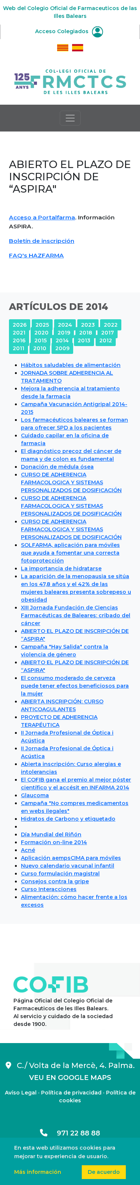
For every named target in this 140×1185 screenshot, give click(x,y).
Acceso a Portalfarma (42, 217)
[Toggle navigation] (70, 118)
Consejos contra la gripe (55, 881)
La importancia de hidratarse (61, 568)
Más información (37, 1172)
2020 (41, 332)
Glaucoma (35, 795)
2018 (85, 332)
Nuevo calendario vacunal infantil (67, 865)
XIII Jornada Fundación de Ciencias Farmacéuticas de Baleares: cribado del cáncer (75, 615)
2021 (19, 332)
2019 (63, 332)
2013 (84, 340)
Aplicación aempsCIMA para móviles (71, 858)
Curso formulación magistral (60, 873)
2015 (40, 340)
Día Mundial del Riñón (51, 834)
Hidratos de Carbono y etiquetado (68, 818)
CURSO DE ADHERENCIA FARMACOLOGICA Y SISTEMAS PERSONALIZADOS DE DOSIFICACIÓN (71, 482)
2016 (19, 340)
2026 (20, 324)
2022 (111, 324)
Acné (28, 850)
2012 (105, 340)
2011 (18, 348)
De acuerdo (104, 1172)
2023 (88, 324)
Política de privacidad (71, 1092)
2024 (65, 324)
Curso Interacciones (49, 889)
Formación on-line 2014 (54, 842)
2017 (107, 332)
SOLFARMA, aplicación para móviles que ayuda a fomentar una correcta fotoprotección (70, 553)
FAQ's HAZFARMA (36, 255)
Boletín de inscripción (41, 240)
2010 (39, 348)
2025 (42, 324)
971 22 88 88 (73, 1133)
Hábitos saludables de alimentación (71, 365)
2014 (62, 340)
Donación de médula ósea (57, 466)
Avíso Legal (21, 1092)
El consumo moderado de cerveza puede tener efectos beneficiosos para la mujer (75, 686)
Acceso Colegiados (62, 31)
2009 (62, 348)
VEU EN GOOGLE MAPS (70, 1078)
